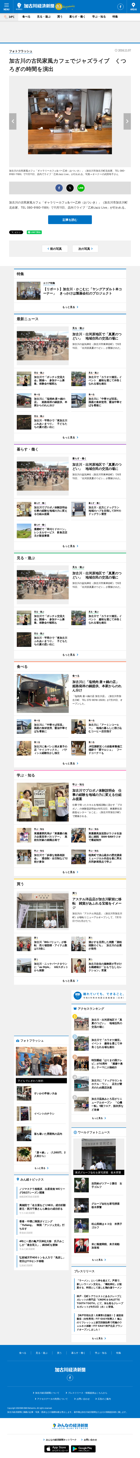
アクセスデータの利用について (52, 1398)
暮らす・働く (77, 16)
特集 (115, 16)
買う (60, 16)
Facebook (120, 7)
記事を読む (70, 220)
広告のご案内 (104, 1398)
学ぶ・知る (99, 16)
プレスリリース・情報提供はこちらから (87, 1392)
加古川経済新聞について (47, 1392)
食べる (26, 16)
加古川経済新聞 (35, 6)
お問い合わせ (83, 1398)
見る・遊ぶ (44, 16)
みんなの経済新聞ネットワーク (70, 1426)
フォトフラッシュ (20, 51)
